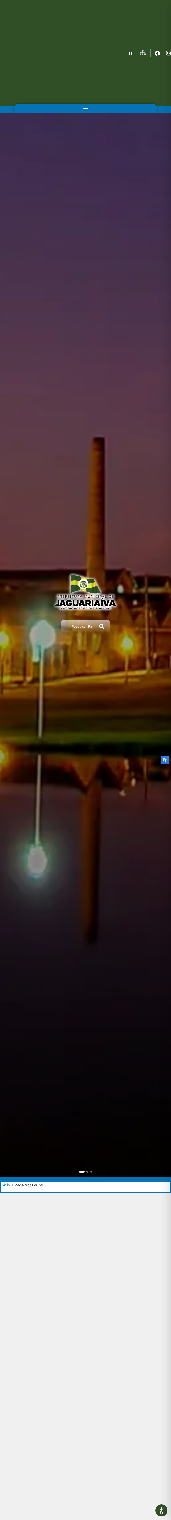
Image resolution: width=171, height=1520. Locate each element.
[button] (85, 107)
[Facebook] (157, 53)
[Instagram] (168, 53)
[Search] (103, 626)
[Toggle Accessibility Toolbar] (161, 1510)
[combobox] (78, 626)
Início (5, 1185)
